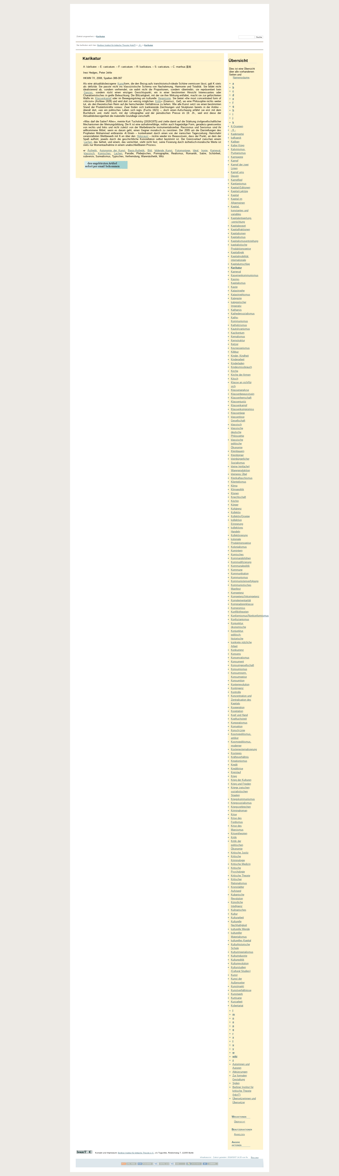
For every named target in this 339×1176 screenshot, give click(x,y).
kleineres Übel (239, 474)
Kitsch (234, 378)
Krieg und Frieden (241, 783)
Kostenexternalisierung (244, 749)
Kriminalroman (239, 810)
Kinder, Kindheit (240, 355)
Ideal (195, 150)
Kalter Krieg (237, 145)
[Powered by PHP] (145, 1164)
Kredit (234, 764)
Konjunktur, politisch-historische (237, 634)
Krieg (234, 776)
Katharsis (236, 309)
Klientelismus (238, 481)
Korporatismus (239, 722)
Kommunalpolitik (240, 565)
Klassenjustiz (238, 401)
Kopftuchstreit (239, 718)
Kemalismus (238, 336)
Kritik (158, 101)
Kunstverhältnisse (241, 990)
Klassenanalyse (240, 390)
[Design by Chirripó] (210, 1164)
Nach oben (255, 1157)
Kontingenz (237, 688)
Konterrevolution (240, 684)
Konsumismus (239, 669)
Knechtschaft (238, 497)
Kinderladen (237, 363)
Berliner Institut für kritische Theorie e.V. (136, 1153)
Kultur (234, 913)
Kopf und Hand (239, 715)
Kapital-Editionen (240, 187)
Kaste (234, 286)
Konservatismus (240, 657)
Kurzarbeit (236, 1001)
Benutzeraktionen (241, 1129)
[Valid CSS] (178, 1164)
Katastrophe (238, 290)
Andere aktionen (236, 1144)
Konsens (236, 653)
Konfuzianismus (240, 619)
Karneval (215, 150)
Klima (234, 485)
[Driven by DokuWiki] (194, 1164)
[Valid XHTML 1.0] (161, 1164)
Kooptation (237, 711)
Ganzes (88, 92)
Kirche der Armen (241, 374)
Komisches (104, 153)
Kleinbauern (237, 451)
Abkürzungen (239, 1071)
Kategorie (236, 298)
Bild (150, 150)
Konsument (237, 661)
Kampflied (236, 179)
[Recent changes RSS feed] (129, 1164)
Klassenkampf (103, 98)
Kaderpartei (237, 134)
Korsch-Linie (238, 730)
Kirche (234, 371)
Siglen (236, 1083)
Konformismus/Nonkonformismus (250, 615)
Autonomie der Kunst (112, 150)
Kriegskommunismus (243, 799)
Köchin (235, 500)
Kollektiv (236, 512)
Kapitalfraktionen (240, 229)
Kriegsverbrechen (241, 806)
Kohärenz (236, 508)
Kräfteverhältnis (240, 757)
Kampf (234, 160)
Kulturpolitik (237, 959)
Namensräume (241, 77)
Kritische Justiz (240, 852)
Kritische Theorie (240, 875)
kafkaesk (236, 137)
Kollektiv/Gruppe (240, 516)
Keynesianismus (240, 348)
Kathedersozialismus (243, 313)
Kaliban (235, 141)
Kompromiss (238, 608)
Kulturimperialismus (242, 952)
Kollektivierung (239, 535)
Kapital (235, 195)
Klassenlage (238, 412)
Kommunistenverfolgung (244, 581)
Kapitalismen (238, 233)
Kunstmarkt (237, 986)
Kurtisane (236, 997)
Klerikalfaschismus (241, 478)
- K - (140, 45)
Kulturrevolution (240, 963)
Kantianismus (238, 183)
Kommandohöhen (241, 558)
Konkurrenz (237, 649)
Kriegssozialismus (241, 802)
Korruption (236, 726)
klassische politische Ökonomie (237, 443)
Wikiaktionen (239, 1116)
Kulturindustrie (239, 955)
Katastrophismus (240, 294)
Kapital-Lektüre (239, 191)
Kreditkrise (237, 768)
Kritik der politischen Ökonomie (237, 845)
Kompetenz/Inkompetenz (245, 596)
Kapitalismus (238, 237)
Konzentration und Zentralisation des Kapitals (241, 699)
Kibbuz (235, 351)
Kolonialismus (239, 546)
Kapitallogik (237, 252)
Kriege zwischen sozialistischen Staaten (240, 791)
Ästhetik (92, 150)
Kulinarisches (238, 909)
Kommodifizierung (241, 562)
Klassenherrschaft (241, 397)
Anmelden (239, 1134)
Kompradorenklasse (242, 604)
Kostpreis (236, 753)
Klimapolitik (237, 489)
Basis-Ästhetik (136, 150)
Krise (234, 814)
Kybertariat (237, 1005)
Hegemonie (164, 98)
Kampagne (237, 156)
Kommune (236, 569)
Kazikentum (237, 332)
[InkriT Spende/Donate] (84, 1153)
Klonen (235, 493)
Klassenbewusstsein (242, 393)
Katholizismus (239, 325)
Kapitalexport (238, 225)
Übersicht (239, 1121)
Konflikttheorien (240, 611)
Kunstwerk (237, 994)
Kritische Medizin (241, 864)
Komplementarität (241, 600)
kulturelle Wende (240, 929)
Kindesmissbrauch (241, 367)
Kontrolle (236, 692)
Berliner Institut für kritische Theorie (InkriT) (116, 45)
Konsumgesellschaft (242, 665)
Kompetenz (237, 592)
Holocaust (142, 136)
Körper (234, 504)
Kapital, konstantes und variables (239, 210)
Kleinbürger (237, 455)
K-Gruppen (237, 126)
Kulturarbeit (237, 917)
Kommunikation (240, 573)
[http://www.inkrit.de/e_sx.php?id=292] (106, 168)
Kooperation (237, 707)
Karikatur (100, 36)
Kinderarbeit (237, 359)
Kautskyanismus (240, 328)
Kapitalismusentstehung (244, 241)
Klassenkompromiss (242, 409)
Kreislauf (236, 772)
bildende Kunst (163, 150)
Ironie (204, 150)
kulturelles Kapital (241, 940)
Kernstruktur (238, 340)
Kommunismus (239, 577)
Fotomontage (182, 150)
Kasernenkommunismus (244, 275)
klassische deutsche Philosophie (237, 432)
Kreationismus (239, 760)
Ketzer (234, 344)
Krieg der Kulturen (241, 779)
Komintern (236, 550)
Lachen (88, 142)
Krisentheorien (239, 833)
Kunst (121, 83)
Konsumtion (237, 680)
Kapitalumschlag (240, 263)
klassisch (89, 153)
